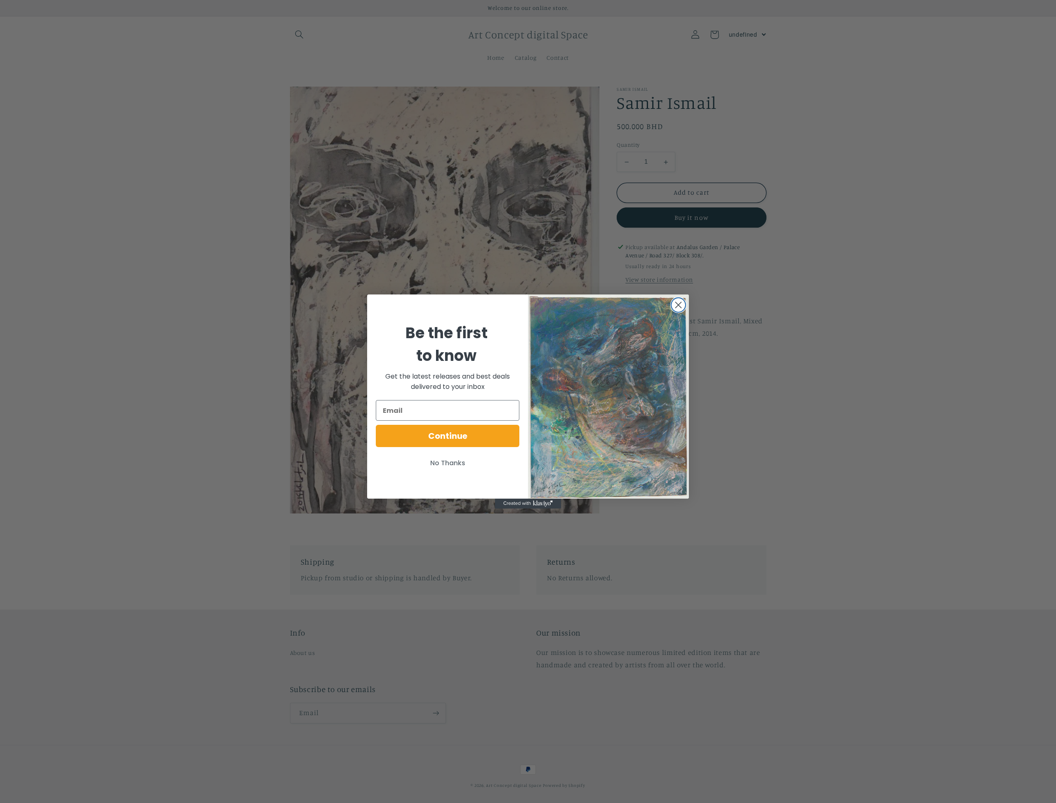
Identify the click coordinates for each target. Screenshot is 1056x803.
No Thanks (447, 463)
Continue (447, 436)
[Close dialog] (678, 305)
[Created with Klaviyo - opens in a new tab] (528, 504)
